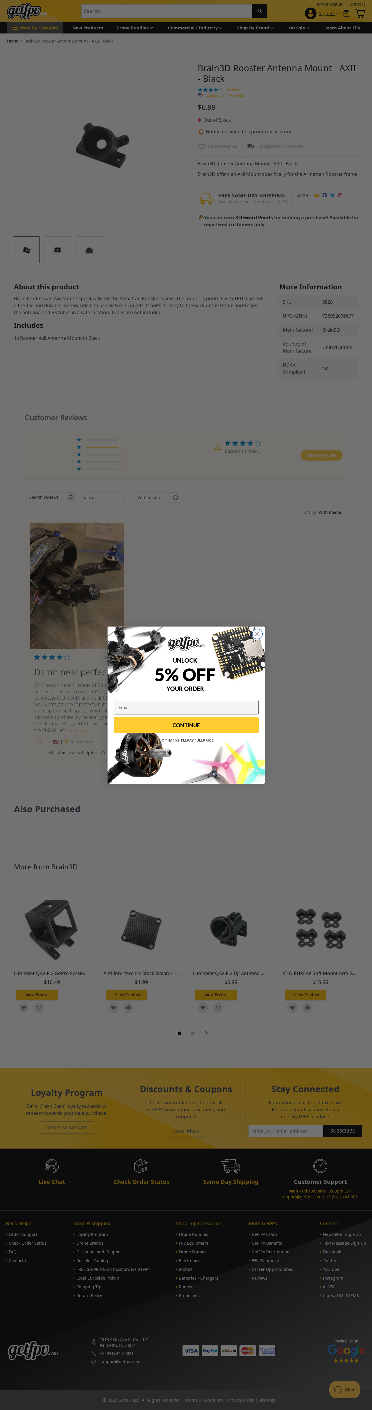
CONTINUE (186, 725)
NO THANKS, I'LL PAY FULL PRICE (186, 740)
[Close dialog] (257, 634)
